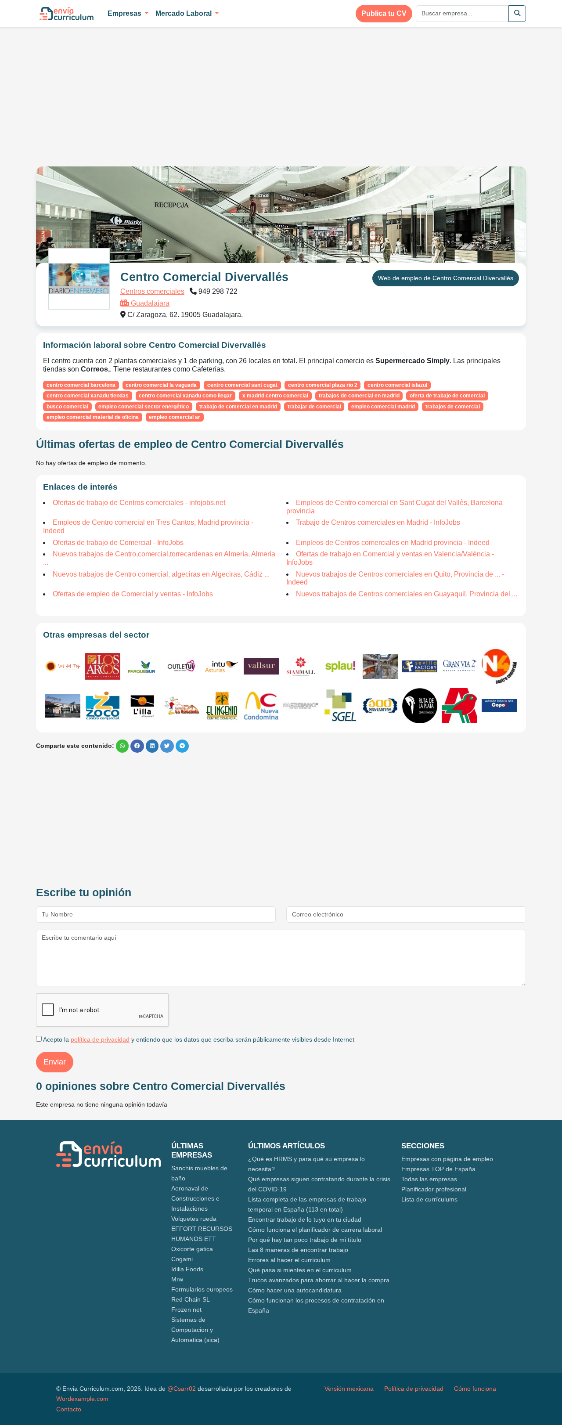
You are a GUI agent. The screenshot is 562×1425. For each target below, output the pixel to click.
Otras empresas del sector (96, 634)
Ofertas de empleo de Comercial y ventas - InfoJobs (133, 594)
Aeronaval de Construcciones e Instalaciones (195, 1198)
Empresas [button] (125, 13)
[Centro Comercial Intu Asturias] (221, 666)
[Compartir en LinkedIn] (152, 746)
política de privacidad (100, 1039)
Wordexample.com (82, 1398)
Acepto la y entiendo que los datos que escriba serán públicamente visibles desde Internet (198, 1039)
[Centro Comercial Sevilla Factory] (420, 666)
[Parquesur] (142, 666)
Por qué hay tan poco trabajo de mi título (304, 1239)
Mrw (177, 1279)
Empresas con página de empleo (447, 1158)
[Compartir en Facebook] (137, 746)
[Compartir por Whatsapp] (122, 746)
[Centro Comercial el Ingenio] (221, 705)
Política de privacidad (413, 1388)
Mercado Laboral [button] (184, 13)
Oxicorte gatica (192, 1248)
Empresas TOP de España (438, 1168)
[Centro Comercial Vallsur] (261, 666)
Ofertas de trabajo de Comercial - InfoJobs (118, 542)
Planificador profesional (433, 1189)
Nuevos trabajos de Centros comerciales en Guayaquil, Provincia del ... (406, 594)
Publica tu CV (384, 13)
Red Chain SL (190, 1299)
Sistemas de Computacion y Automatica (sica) (195, 1329)
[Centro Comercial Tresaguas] (380, 667)
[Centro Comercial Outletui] (182, 666)
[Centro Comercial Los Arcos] (102, 666)
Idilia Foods (187, 1269)
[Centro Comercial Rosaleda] (182, 705)
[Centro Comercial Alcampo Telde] (340, 705)
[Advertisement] (110, 91)
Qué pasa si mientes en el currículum (300, 1269)
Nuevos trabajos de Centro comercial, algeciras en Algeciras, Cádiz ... (161, 574)
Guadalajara (149, 303)
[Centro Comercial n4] (499, 666)
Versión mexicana (349, 1388)
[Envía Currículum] (66, 14)
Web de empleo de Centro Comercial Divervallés (445, 277)
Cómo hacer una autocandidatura (295, 1290)
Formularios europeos (202, 1289)
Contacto (68, 1409)
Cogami (182, 1259)
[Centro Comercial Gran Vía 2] (459, 666)
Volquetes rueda (193, 1218)
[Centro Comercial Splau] (340, 666)
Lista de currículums (429, 1199)
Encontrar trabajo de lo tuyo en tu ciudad (304, 1219)
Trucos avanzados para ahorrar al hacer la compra (318, 1280)
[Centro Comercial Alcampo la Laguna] (459, 705)
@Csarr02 (181, 1388)
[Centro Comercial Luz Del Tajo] (63, 666)
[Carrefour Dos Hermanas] (63, 706)
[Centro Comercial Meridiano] (301, 705)
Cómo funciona (475, 1388)
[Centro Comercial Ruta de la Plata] (420, 705)
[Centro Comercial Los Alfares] (380, 706)
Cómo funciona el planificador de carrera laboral (315, 1229)
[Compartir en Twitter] (167, 746)
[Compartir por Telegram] (182, 746)
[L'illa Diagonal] (142, 706)
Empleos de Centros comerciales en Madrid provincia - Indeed (393, 542)
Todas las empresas (429, 1179)
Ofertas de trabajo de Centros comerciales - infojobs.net (139, 502)
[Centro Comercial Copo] (499, 706)
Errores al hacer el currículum (289, 1259)
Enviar (54, 1061)
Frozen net (186, 1309)
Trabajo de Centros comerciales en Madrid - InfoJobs (378, 522)
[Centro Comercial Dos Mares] (102, 706)
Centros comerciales (152, 291)
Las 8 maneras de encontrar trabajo (298, 1249)
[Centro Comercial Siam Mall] (301, 666)
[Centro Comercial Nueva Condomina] (261, 705)
